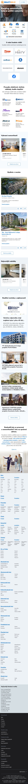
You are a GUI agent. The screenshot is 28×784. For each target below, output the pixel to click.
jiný (8, 491)
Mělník (2, 653)
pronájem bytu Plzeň (6, 691)
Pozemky (3, 503)
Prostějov (16, 617)
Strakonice (17, 565)
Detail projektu (5, 204)
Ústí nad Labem (18, 662)
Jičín (1, 593)
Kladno (2, 648)
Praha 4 (2, 556)
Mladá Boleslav (18, 644)
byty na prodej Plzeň (6, 689)
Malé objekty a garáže (10, 542)
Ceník (2, 750)
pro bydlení (3, 509)
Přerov (2, 621)
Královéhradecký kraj (7, 590)
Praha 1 (2, 551)
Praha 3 (2, 554)
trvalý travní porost (10, 507)
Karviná (2, 611)
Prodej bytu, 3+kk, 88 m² (7, 158)
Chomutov (3, 659)
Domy (2, 496)
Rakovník (16, 653)
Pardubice (3, 628)
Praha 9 (16, 556)
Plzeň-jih (2, 637)
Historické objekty (10, 545)
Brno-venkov (3, 579)
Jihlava (2, 671)
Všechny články (14, 417)
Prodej (2, 477)
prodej (2, 525)
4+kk (2, 491)
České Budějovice (4, 563)
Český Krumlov (4, 565)
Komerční (3, 523)
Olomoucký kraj (5, 616)
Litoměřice (3, 662)
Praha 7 (16, 552)
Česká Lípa (3, 600)
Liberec (16, 600)
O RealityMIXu (4, 761)
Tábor (16, 567)
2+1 (1, 486)
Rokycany (16, 636)
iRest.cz (24, 437)
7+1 (8, 487)
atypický (9, 489)
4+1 (1, 492)
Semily (16, 602)
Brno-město (3, 577)
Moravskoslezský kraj (7, 606)
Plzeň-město (3, 639)
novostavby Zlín (4, 711)
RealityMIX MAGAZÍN (5, 756)
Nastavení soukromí (5, 765)
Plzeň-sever (17, 634)
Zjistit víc (14, 449)
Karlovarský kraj (5, 582)
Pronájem (16, 477)
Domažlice (3, 634)
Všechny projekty (7, 253)
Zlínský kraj (4, 676)
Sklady (2, 529)
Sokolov (16, 584)
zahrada (9, 509)
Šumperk (16, 619)
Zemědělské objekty (3, 544)
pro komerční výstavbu (3, 507)
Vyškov (16, 575)
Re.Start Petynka (7, 196)
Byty (2, 475)
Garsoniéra (3, 479)
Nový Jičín (16, 608)
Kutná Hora (3, 651)
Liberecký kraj (5, 598)
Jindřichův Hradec (4, 567)
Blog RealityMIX (4, 743)
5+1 (8, 481)
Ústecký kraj (4, 657)
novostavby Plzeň (5, 692)
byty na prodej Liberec (6, 694)
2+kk (2, 484)
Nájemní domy (3, 541)
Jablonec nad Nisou (4, 602)
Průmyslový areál (10, 529)
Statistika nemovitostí (5, 748)
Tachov (16, 637)
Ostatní (3, 537)
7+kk (9, 486)
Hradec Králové (4, 591)
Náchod (2, 595)
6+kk (9, 482)
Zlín (15, 679)
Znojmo (16, 577)
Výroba (9, 531)
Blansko (2, 574)
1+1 (1, 482)
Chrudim (2, 626)
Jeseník (2, 617)
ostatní (9, 511)
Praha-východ (17, 648)
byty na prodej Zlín (5, 708)
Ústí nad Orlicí (17, 628)
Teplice (16, 660)
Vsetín (16, 678)
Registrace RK (4, 754)
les (1, 513)
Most (15, 659)
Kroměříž (2, 678)
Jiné (8, 533)
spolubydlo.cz (4, 732)
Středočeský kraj (5, 643)
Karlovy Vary (3, 586)
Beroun (2, 646)
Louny (2, 663)
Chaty (2, 516)
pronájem (16, 525)
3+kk (2, 487)
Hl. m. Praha (4, 549)
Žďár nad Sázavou (18, 671)
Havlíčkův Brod (4, 669)
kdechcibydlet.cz (4, 734)
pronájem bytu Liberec (6, 695)
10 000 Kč (7, 279)
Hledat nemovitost (14, 164)
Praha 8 (16, 554)
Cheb (2, 584)
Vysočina (3, 667)
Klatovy (2, 636)
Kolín (2, 649)
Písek (2, 568)
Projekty (3, 721)
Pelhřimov (3, 672)
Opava (16, 610)
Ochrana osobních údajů (6, 767)
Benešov (2, 644)
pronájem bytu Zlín (5, 709)
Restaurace (3, 532)
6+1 (8, 484)
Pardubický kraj (5, 624)
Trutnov (16, 593)
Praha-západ (17, 649)
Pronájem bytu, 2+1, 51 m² (7, 282)
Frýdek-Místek (3, 610)
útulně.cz (3, 741)
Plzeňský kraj (4, 632)
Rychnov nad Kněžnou (19, 591)
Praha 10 (16, 557)
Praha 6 (16, 551)
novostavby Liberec (5, 697)
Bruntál (2, 608)
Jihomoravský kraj (6, 572)
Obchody (2, 530)
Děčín (2, 660)
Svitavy (16, 626)
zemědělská (3, 511)
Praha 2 (2, 552)
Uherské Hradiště (4, 679)
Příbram (16, 651)
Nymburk (16, 646)
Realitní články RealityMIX (6, 739)
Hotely (2, 533)
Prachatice (17, 563)
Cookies (2, 763)
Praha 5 (2, 557)
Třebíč (16, 669)
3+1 (1, 489)
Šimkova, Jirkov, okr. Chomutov (9, 281)
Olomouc (2, 619)
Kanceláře (3, 527)
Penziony (9, 527)
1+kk (2, 481)
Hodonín (16, 574)
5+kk (9, 479)
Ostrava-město (17, 611)
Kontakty (3, 752)
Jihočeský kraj (5, 562)
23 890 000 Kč (7, 154)
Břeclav (2, 575)
